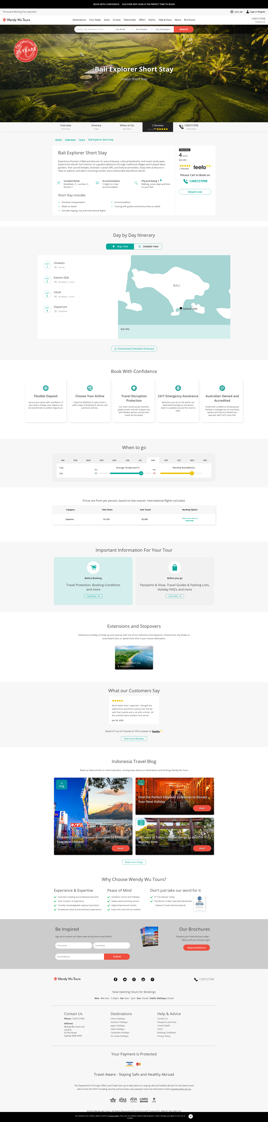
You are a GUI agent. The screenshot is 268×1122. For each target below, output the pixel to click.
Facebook (115, 979)
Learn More (161, 180)
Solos (107, 19)
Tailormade (130, 19)
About (178, 19)
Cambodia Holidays (120, 1032)
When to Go (127, 127)
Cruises (117, 19)
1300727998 (258, 18)
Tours (82, 139)
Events (152, 19)
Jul (140, 460)
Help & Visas (165, 19)
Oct (179, 460)
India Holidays (117, 1029)
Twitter (125, 979)
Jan (62, 460)
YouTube (143, 979)
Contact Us (260, 21)
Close (190, 1116)
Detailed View (150, 246)
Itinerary (96, 127)
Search (184, 29)
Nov (192, 460)
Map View (122, 246)
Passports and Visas (166, 1022)
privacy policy (113, 1116)
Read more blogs (134, 862)
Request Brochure (196, 947)
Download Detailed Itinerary (135, 348)
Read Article (120, 849)
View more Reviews (134, 738)
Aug (153, 460)
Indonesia (70, 139)
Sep (166, 460)
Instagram (134, 979)
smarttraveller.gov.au (181, 1089)
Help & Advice (169, 1013)
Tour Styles (95, 19)
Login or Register (257, 12)
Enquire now (195, 192)
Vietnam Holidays (119, 1022)
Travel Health (163, 1025)
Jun (127, 460)
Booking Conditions (166, 1032)
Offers (142, 19)
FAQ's (160, 1029)
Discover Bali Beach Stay (129, 664)
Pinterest (152, 979)
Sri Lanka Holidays (119, 1036)
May (115, 460)
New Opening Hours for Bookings (134, 992)
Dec (205, 460)
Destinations (79, 19)
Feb (75, 460)
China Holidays (118, 1018)
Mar (88, 460)
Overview (65, 127)
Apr (101, 460)
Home (58, 139)
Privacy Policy (164, 1036)
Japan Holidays (118, 1025)
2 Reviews (158, 125)
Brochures (189, 19)
